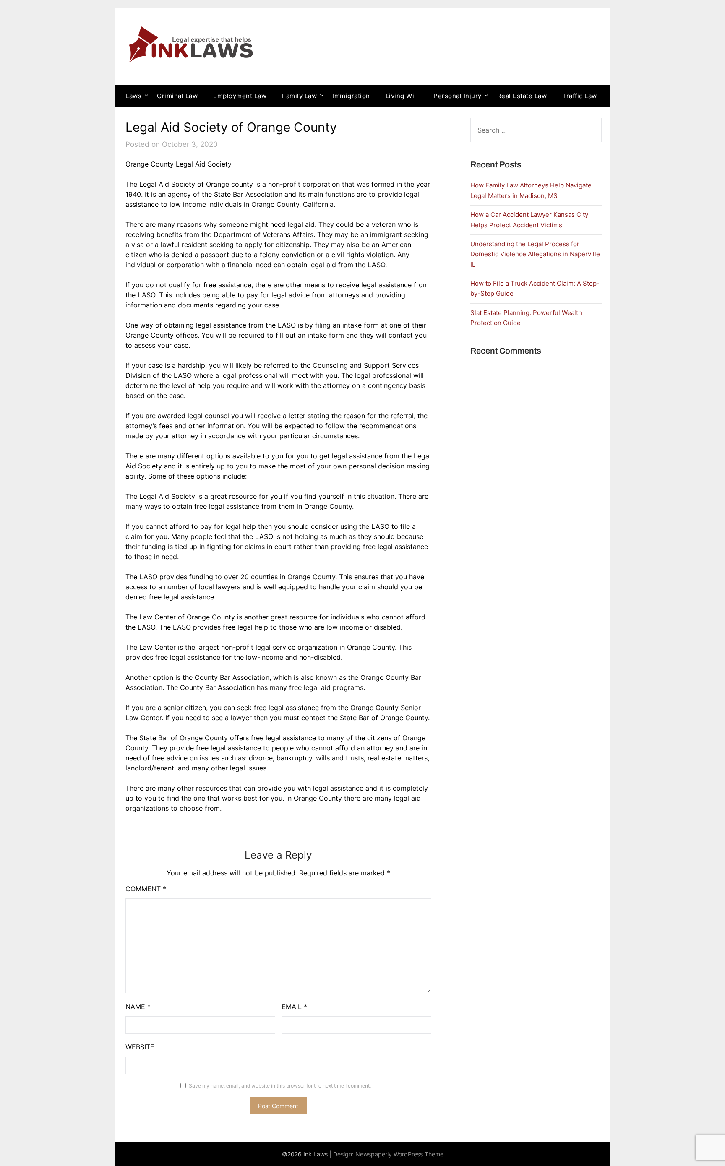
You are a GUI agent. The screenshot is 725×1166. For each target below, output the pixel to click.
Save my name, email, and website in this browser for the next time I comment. (280, 1086)
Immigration (351, 96)
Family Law (299, 96)
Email (294, 1006)
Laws (133, 96)
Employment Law (239, 96)
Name (138, 1006)
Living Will (402, 96)
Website (139, 1047)
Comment (145, 889)
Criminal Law (177, 96)
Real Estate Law (522, 96)
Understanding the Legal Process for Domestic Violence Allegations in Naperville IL (535, 254)
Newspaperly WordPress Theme (399, 1154)
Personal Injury (457, 96)
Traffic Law (579, 96)
